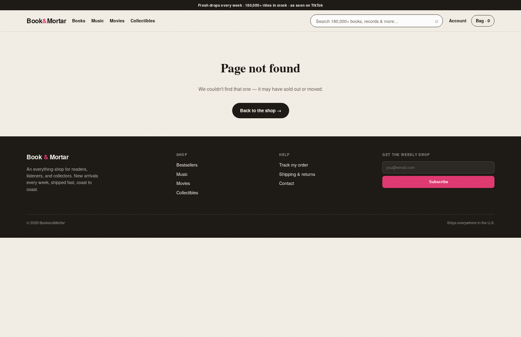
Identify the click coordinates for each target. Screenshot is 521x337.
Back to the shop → (260, 110)
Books (78, 20)
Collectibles (143, 20)
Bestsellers (186, 164)
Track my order (293, 164)
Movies (117, 20)
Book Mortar (46, 20)
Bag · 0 (483, 20)
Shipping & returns (297, 174)
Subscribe (438, 182)
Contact (286, 183)
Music (97, 20)
